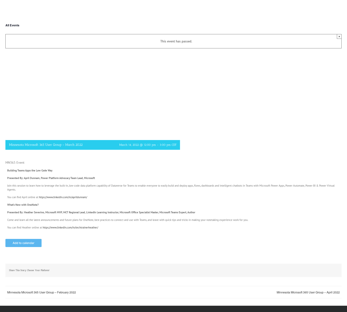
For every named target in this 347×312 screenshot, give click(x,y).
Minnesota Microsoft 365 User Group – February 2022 (41, 292)
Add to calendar (23, 243)
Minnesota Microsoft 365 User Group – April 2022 (308, 292)
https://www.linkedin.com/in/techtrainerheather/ (70, 227)
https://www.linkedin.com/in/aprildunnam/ (63, 197)
